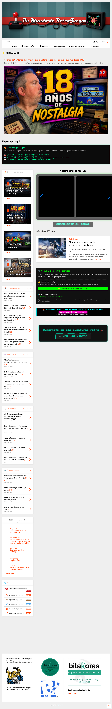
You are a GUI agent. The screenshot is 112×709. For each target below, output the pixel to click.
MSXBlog (12, 566)
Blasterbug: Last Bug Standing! (17, 551)
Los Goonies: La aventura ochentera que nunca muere (29, 160)
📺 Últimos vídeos (11, 470)
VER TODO (26, 408)
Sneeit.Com (59, 705)
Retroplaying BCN (15, 537)
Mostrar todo (9, 574)
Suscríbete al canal (73, 224)
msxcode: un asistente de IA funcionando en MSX (19, 568)
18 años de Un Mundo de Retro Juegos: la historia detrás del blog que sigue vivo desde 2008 (44, 60)
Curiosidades (73, 239)
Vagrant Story (15, 561)
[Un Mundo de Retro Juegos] (56, 37)
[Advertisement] (56, 635)
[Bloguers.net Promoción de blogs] (50, 697)
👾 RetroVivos (10, 354)
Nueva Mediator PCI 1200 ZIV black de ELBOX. (20, 531)
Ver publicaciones (73, 312)
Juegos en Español (28, 46)
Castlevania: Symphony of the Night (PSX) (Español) (17, 191)
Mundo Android (60, 46)
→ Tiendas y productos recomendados (50, 297)
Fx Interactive (45, 46)
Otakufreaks (13, 548)
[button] (109, 196)
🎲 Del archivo (10, 409)
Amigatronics (14, 529)
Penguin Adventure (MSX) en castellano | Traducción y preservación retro (38, 158)
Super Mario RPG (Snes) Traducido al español (16, 218)
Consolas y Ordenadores (78, 46)
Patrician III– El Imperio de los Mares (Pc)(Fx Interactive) (17, 271)
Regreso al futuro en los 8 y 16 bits (22, 156)
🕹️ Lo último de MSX (13, 288)
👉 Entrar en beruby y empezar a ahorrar (73, 288)
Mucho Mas (95, 46)
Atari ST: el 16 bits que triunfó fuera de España (28, 154)
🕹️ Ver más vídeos (73, 336)
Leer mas (98, 259)
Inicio (15, 46)
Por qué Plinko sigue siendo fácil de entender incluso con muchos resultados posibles (20, 541)
